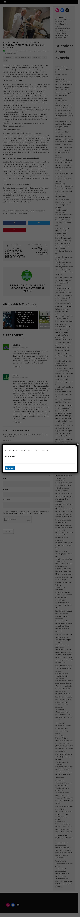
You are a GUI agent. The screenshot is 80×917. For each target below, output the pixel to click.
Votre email (10, 456)
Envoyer (9, 468)
